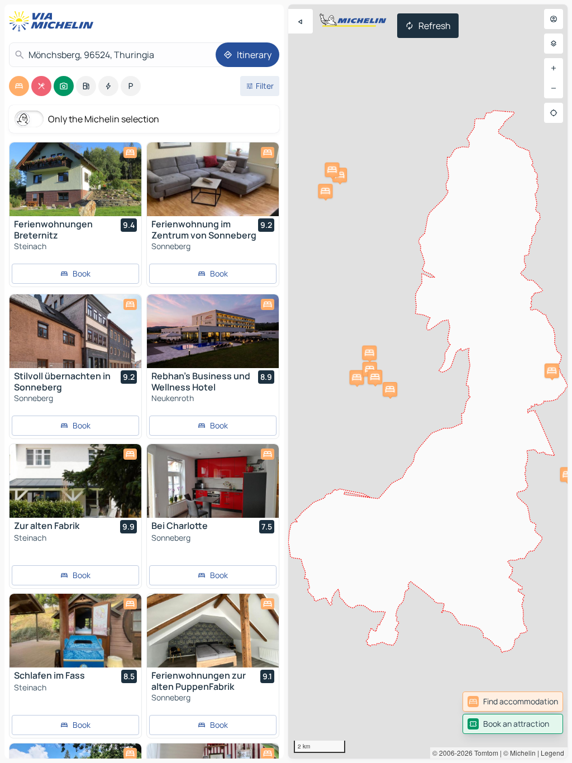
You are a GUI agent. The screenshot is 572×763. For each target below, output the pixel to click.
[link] (513, 702)
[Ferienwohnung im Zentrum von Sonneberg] (213, 179)
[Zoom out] (553, 88)
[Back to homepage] (53, 21)
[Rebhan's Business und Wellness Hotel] (213, 331)
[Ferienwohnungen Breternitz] (75, 179)
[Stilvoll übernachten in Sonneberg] (75, 331)
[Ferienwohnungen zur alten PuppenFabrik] (213, 630)
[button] (325, 191)
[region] (428, 381)
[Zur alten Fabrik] (75, 481)
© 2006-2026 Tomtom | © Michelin (484, 752)
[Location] (553, 113)
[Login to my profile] (553, 19)
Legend (552, 752)
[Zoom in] (553, 68)
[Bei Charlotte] (213, 481)
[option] (19, 86)
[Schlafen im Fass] (75, 630)
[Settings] (553, 44)
